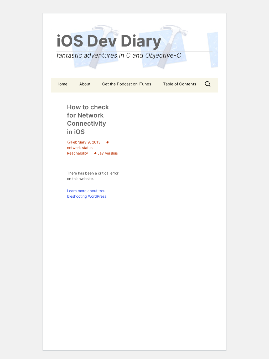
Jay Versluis (107, 153)
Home (62, 83)
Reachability (77, 153)
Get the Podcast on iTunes (126, 83)
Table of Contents (179, 83)
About (84, 83)
